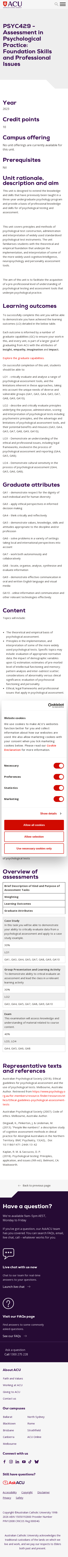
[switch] (58, 777)
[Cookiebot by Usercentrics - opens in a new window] (48, 705)
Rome (31, 1423)
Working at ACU (12, 1385)
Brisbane (8, 1430)
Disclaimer (43, 1492)
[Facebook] (4, 1462)
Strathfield (34, 1430)
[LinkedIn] (17, 1462)
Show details (48, 813)
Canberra (8, 1437)
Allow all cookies (34, 824)
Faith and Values (13, 1378)
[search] (56, 4)
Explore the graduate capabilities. (23, 358)
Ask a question (15, 1350)
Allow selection (34, 836)
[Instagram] (11, 1462)
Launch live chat (13, 1287)
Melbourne (10, 1443)
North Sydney (36, 1417)
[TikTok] (30, 1462)
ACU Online (34, 1437)
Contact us (9, 1398)
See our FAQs (12, 1336)
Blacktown (9, 1423)
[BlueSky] (37, 1462)
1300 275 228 (19, 1354)
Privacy (7, 1497)
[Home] (18, 8)
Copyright (27, 1492)
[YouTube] (24, 1462)
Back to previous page (37, 1185)
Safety (19, 1497)
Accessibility (10, 1492)
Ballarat (7, 1417)
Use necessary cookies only (34, 848)
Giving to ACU (11, 1392)
